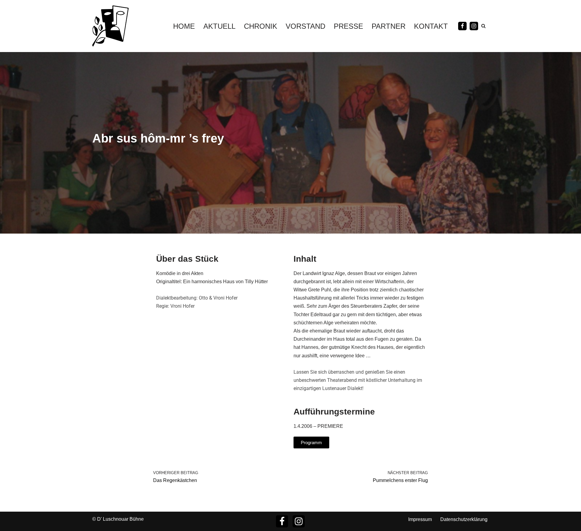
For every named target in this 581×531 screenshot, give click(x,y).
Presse (348, 26)
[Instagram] (474, 26)
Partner (388, 26)
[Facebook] (462, 26)
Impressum (420, 519)
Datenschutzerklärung (463, 519)
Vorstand (305, 26)
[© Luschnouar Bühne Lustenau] (110, 26)
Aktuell (219, 26)
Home (184, 26)
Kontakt (431, 26)
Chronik (260, 26)
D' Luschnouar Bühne (120, 519)
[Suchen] (483, 26)
